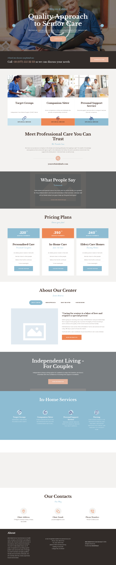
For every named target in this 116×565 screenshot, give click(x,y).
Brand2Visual (95, 546)
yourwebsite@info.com (58, 164)
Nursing (96, 417)
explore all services (24, 122)
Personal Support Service (91, 104)
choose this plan (23, 268)
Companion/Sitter (58, 103)
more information (58, 381)
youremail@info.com (58, 520)
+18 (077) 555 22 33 (24, 61)
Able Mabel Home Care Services (93, 542)
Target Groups (24, 103)
